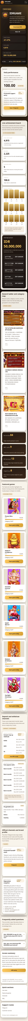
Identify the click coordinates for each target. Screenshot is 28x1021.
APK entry (14, 970)
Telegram (14, 865)
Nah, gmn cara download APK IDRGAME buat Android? (12, 944)
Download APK (17, 27)
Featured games (6, 993)
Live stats (4, 990)
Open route (14, 821)
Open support (14, 112)
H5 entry (14, 974)
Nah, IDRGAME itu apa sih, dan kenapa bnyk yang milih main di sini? (13, 936)
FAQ (3, 998)
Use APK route (14, 756)
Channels (4, 996)
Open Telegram (14, 108)
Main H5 (17, 32)
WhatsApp (14, 869)
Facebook (14, 873)
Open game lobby (14, 525)
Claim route (16, 344)
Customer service (7, 1010)
